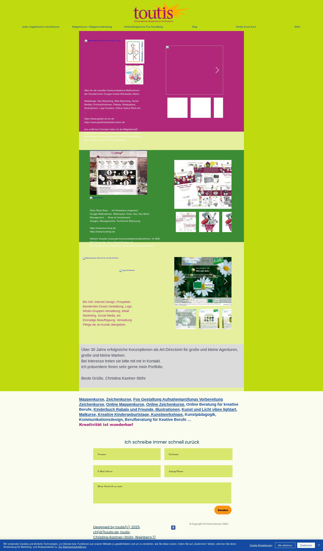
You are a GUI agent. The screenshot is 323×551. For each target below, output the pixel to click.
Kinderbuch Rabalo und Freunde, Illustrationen (137, 409)
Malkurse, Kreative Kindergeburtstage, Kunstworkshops (131, 414)
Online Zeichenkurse (165, 404)
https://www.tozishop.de (102, 231)
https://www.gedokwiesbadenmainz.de (104, 122)
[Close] (319, 545)
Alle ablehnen (285, 545)
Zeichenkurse (118, 399)
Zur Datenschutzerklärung (72, 546)
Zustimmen (306, 545)
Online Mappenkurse (125, 404)
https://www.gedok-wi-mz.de (99, 118)
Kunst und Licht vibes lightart (209, 409)
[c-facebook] (173, 527)
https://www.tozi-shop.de (103, 228)
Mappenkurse (91, 399)
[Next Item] (217, 70)
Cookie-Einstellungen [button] (261, 545)
